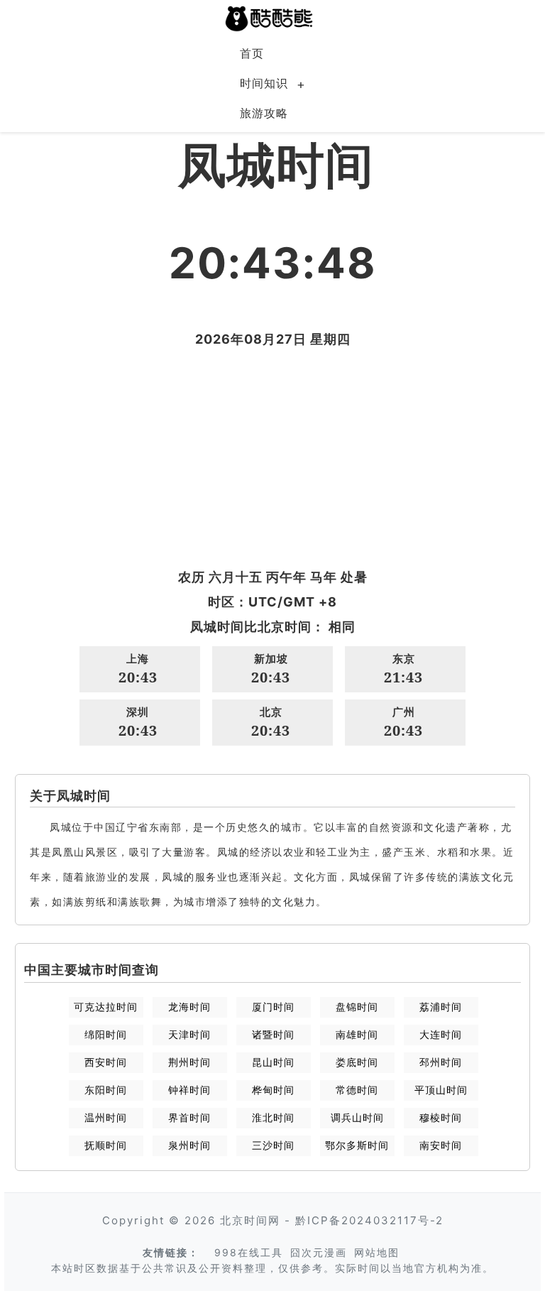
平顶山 (441, 1090)
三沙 (273, 1145)
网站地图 (377, 1252)
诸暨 (273, 1034)
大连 (440, 1034)
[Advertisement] (272, 458)
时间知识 (264, 83)
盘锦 (357, 1007)
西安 (105, 1062)
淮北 (273, 1117)
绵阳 (105, 1034)
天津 (189, 1034)
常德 (357, 1090)
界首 (189, 1117)
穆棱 (440, 1117)
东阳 (105, 1090)
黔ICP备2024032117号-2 (369, 1220)
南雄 (357, 1034)
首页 (252, 53)
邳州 (440, 1062)
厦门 (273, 1007)
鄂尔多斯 (357, 1145)
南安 (440, 1145)
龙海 (189, 1007)
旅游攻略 (264, 113)
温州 (105, 1117)
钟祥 (189, 1090)
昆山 (273, 1062)
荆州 (189, 1062)
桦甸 (273, 1090)
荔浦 (440, 1007)
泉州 (189, 1145)
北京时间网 (250, 1220)
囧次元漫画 (318, 1252)
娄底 (357, 1062)
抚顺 (105, 1145)
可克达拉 (106, 1007)
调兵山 (357, 1117)
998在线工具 (248, 1252)
